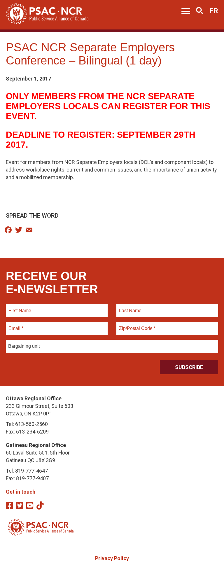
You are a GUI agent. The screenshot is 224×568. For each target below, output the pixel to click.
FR (213, 11)
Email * (15, 325)
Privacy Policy (112, 558)
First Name (19, 307)
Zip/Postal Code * (136, 325)
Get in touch (20, 492)
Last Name (129, 307)
